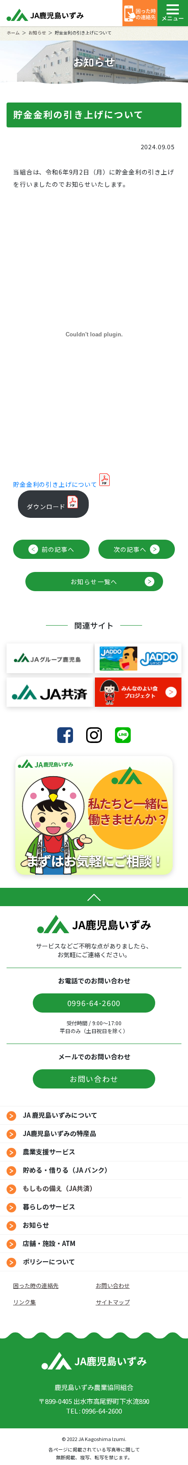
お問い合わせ (94, 1078)
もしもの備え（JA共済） (59, 1188)
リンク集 (24, 1302)
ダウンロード (46, 506)
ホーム (13, 32)
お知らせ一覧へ (94, 581)
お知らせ (37, 32)
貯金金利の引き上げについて (55, 484)
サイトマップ (113, 1302)
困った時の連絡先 (36, 1285)
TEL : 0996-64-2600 (94, 1410)
